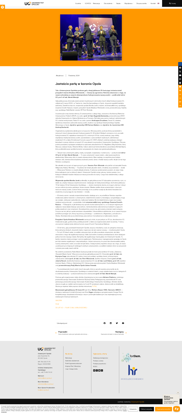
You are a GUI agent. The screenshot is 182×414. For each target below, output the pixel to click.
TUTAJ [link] (94, 286)
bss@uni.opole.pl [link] (43, 390)
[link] (2, 7)
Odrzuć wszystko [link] (146, 409)
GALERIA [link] (58, 300)
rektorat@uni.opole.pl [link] (45, 378)
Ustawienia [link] (132, 409)
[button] (79, 3)
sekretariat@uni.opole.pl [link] (45, 384)
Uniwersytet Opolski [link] (137, 402)
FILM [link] (57, 304)
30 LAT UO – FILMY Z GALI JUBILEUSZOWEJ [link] (71, 308)
